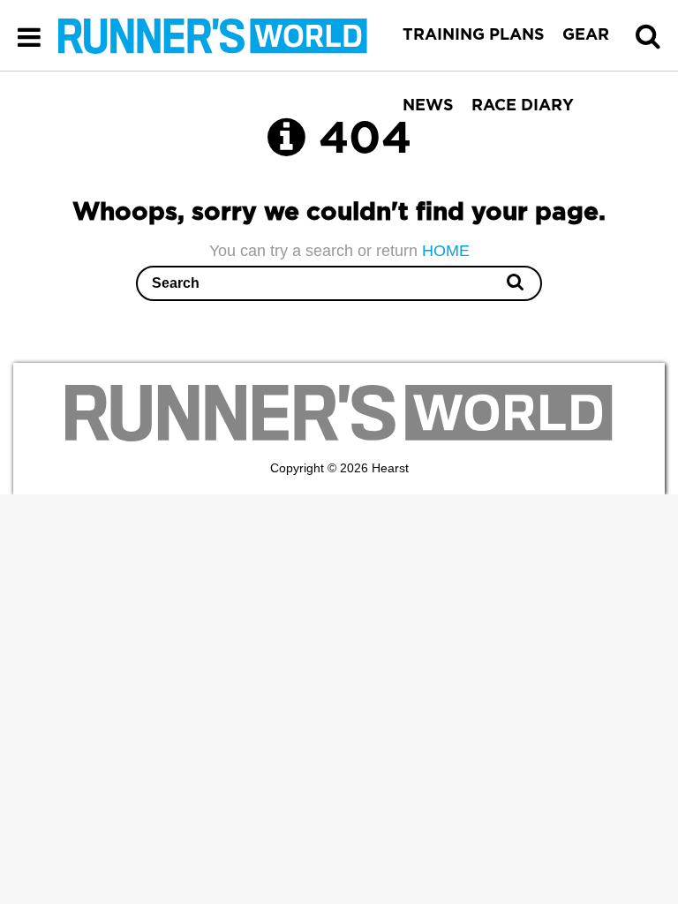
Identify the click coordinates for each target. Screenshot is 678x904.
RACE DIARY (522, 106)
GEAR (585, 35)
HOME (446, 251)
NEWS (428, 106)
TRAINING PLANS (474, 35)
